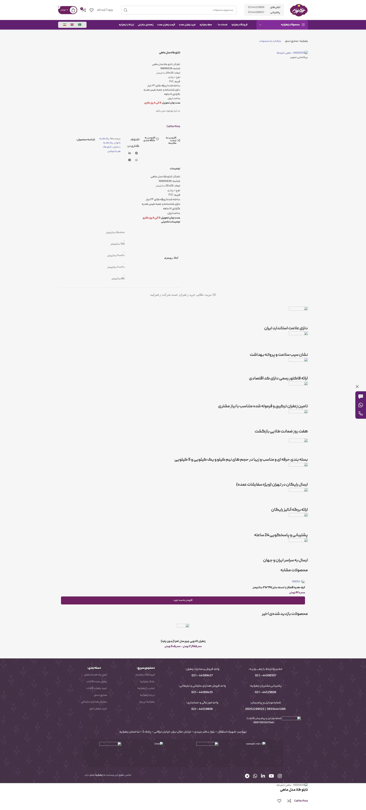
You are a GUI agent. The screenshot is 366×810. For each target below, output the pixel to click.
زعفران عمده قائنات (96, 682)
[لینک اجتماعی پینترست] (136, 153)
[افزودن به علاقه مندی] (279, 801)
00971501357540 (263, 723)
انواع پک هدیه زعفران (95, 675)
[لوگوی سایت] (299, 10)
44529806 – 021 (265, 692)
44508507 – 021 (265, 676)
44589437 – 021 (202, 676)
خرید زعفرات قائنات (96, 688)
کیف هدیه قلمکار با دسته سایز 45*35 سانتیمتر (279, 588)
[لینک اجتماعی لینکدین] (129, 153)
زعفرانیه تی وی (147, 702)
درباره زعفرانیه (147, 695)
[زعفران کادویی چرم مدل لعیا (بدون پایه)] (183, 631)
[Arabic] (80, 25)
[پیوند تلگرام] (129, 160)
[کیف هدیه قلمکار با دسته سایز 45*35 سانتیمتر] (183, 582)
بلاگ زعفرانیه (147, 682)
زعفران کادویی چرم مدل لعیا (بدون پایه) (183, 641)
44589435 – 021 (202, 692)
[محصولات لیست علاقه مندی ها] (91, 10)
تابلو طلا (107, 147)
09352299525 (254, 709)
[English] (72, 25)
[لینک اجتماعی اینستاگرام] (280, 776)
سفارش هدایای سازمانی (94, 702)
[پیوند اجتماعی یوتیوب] (271, 776)
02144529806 (256, 7)
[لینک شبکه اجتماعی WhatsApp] (136, 160)
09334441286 (276, 709)
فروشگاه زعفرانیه (145, 675)
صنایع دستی (291, 41)
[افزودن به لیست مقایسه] (289, 801)
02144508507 (256, 12)
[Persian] (65, 25)
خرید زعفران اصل (98, 709)
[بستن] (357, 386)
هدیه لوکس (113, 151)
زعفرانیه (304, 41)
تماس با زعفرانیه (146, 688)
